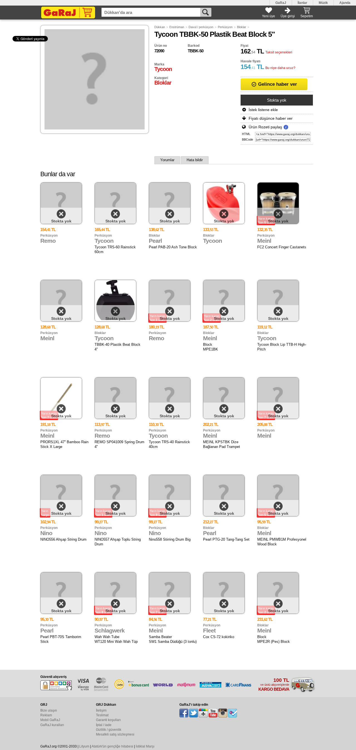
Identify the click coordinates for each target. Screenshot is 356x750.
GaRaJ (280, 3)
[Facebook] (183, 713)
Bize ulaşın (48, 710)
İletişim (101, 710)
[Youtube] (213, 713)
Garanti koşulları (108, 720)
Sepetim (306, 16)
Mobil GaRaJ (50, 720)
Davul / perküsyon (201, 27)
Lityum (84, 746)
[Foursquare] (232, 713)
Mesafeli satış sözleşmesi (115, 734)
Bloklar (241, 27)
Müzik (323, 3)
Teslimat (102, 715)
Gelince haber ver (277, 84)
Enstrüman (176, 27)
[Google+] (203, 713)
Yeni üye (268, 16)
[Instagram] (222, 713)
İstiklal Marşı (145, 746)
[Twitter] (193, 713)
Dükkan (159, 27)
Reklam (46, 715)
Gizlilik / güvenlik (108, 730)
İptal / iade (104, 725)
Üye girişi (288, 16)
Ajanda (344, 3)
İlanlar (302, 3)
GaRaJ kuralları (52, 725)
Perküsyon (225, 27)
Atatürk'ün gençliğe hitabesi (112, 746)
